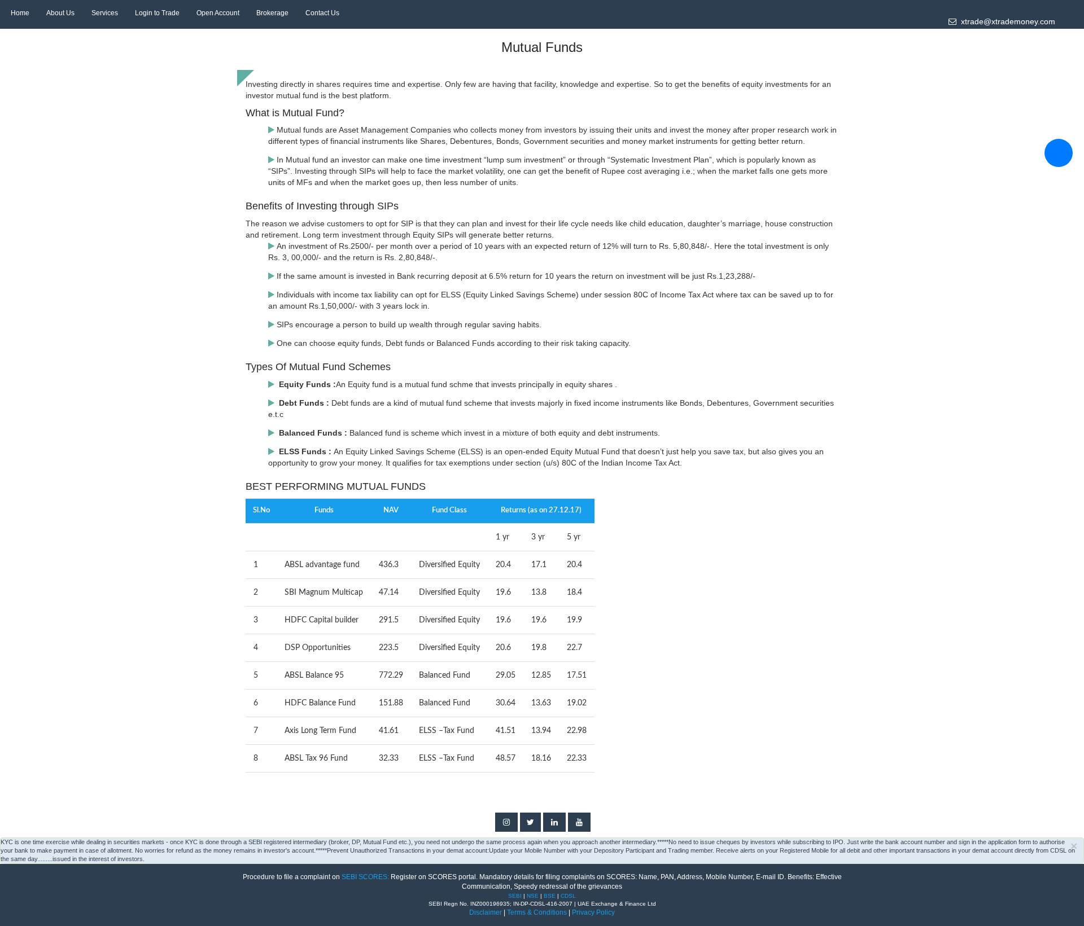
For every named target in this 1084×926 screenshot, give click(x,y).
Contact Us (322, 13)
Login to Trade (157, 13)
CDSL (568, 896)
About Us (60, 13)
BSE (550, 896)
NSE (533, 896)
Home (20, 13)
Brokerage (272, 13)
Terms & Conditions (538, 912)
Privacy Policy (593, 912)
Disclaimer (485, 912)
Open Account (217, 13)
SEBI (515, 896)
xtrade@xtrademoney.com (1005, 21)
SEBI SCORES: (365, 877)
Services (104, 13)
